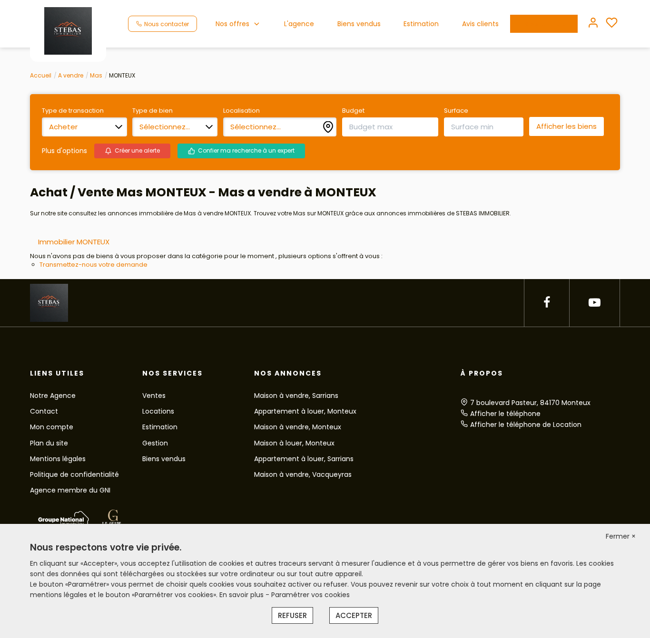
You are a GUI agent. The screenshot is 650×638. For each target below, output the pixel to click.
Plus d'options (64, 150)
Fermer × (621, 536)
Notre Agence (53, 395)
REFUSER (292, 615)
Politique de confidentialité (74, 474)
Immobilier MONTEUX (73, 242)
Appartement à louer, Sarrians (304, 459)
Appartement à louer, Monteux (305, 411)
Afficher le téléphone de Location (525, 424)
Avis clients (480, 24)
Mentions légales (58, 459)
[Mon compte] (593, 23)
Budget (353, 110)
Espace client (544, 24)
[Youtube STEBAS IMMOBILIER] (595, 303)
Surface (456, 110)
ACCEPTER (353, 615)
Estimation (421, 24)
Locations (158, 411)
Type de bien (152, 110)
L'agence (299, 24)
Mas (96, 75)
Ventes (154, 395)
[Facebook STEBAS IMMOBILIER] (546, 303)
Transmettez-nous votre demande (93, 264)
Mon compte (51, 427)
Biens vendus (359, 24)
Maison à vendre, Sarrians (296, 395)
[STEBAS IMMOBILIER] (68, 30)
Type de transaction (73, 110)
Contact (44, 411)
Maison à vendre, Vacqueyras (303, 474)
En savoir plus (242, 594)
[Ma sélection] (612, 23)
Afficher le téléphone (505, 413)
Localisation (241, 110)
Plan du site (49, 443)
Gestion (155, 443)
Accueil (40, 75)
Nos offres (232, 24)
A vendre (70, 75)
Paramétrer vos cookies (310, 594)
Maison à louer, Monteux (294, 443)
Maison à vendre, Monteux (297, 427)
